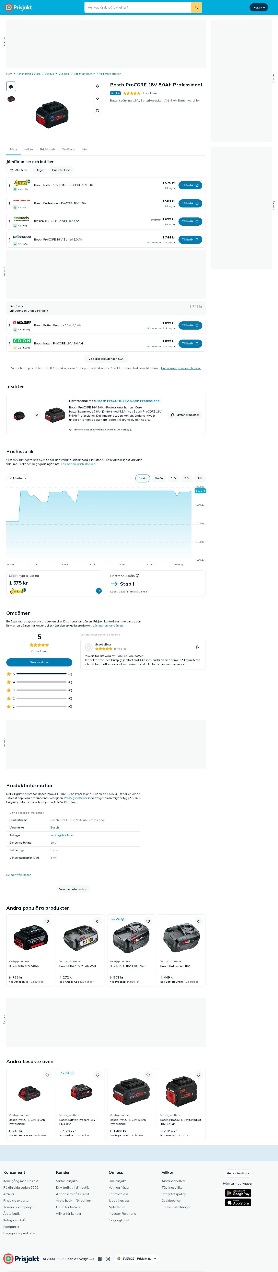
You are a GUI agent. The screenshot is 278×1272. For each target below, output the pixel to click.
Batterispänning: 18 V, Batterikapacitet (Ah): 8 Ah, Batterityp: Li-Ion (155, 100)
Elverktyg (63, 73)
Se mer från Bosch (18, 875)
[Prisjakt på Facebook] (99, 1259)
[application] (106, 526)
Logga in (259, 7)
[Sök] (196, 7)
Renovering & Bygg (28, 73)
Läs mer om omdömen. (108, 625)
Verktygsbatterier (110, 73)
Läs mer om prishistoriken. (78, 464)
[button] (97, 86)
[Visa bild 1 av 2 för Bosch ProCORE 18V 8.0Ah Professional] (11, 86)
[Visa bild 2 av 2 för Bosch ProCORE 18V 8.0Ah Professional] (11, 99)
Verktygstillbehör (84, 73)
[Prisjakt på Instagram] (107, 1259)
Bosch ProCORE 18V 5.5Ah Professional (128, 401)
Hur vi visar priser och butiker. (181, 368)
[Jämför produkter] (97, 110)
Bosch (54, 827)
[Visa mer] (10, 185)
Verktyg (49, 73)
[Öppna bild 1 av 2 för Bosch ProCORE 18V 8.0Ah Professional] (54, 112)
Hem (9, 73)
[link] (106, 415)
